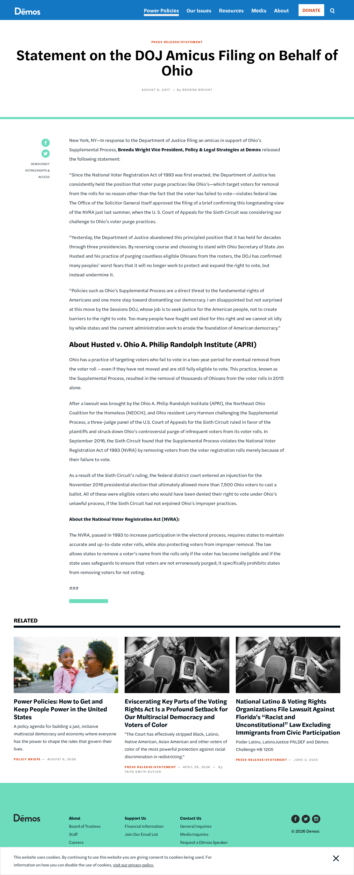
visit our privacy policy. (133, 865)
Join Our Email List (141, 834)
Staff (73, 834)
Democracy (40, 163)
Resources (231, 10)
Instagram (316, 819)
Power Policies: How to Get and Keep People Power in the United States (60, 708)
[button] (45, 143)
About (281, 10)
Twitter (306, 819)
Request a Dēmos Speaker (204, 842)
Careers (76, 842)
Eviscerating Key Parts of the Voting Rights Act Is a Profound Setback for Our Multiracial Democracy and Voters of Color (176, 712)
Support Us (135, 818)
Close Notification (329, 861)
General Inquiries (195, 826)
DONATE (311, 10)
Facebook (295, 819)
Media (258, 10)
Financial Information (144, 826)
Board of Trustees (85, 826)
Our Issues (199, 10)
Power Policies (161, 10)
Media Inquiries (194, 834)
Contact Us (190, 818)
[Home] (27, 17)
